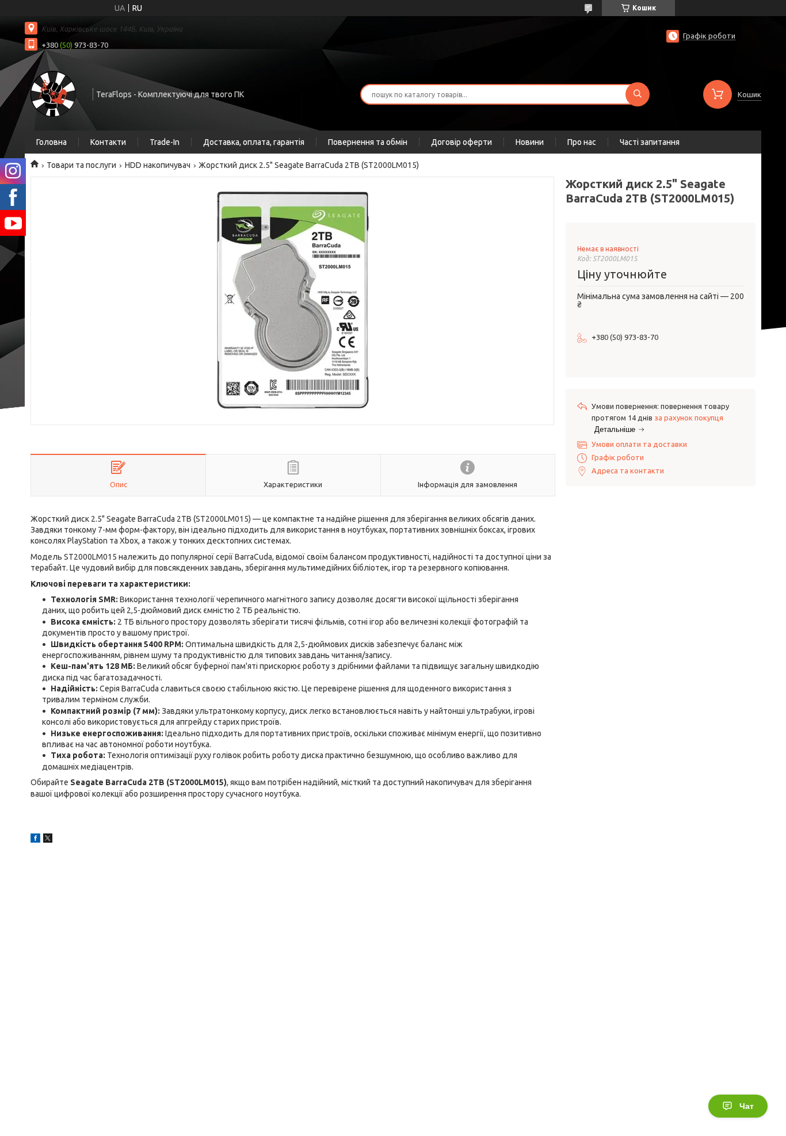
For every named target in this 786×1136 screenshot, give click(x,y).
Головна (51, 142)
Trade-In (165, 142)
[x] (47, 839)
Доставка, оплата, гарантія (253, 142)
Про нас (581, 142)
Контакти (108, 142)
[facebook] (35, 839)
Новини (530, 142)
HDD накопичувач (157, 165)
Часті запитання (650, 142)
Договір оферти (461, 142)
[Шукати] (637, 94)
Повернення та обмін (367, 142)
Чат (746, 1106)
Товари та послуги (81, 165)
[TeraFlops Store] (53, 93)
